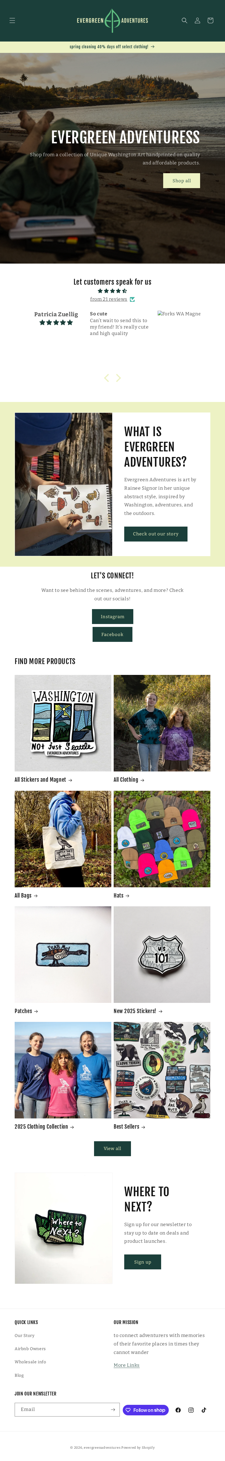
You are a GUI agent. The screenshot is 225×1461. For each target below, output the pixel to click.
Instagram (113, 616)
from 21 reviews (108, 299)
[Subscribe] (113, 1410)
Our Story (24, 1335)
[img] (112, 291)
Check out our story (156, 534)
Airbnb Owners (30, 1348)
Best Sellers (126, 1126)
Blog (19, 1375)
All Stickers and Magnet (40, 779)
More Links (127, 1365)
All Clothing (126, 779)
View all (112, 1148)
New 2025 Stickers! (135, 1011)
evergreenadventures (102, 1448)
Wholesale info (30, 1361)
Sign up (142, 1262)
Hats (118, 895)
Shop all (182, 180)
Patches (23, 1011)
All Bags (23, 895)
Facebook (112, 634)
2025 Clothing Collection (41, 1126)
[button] (12, 20)
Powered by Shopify (138, 1448)
